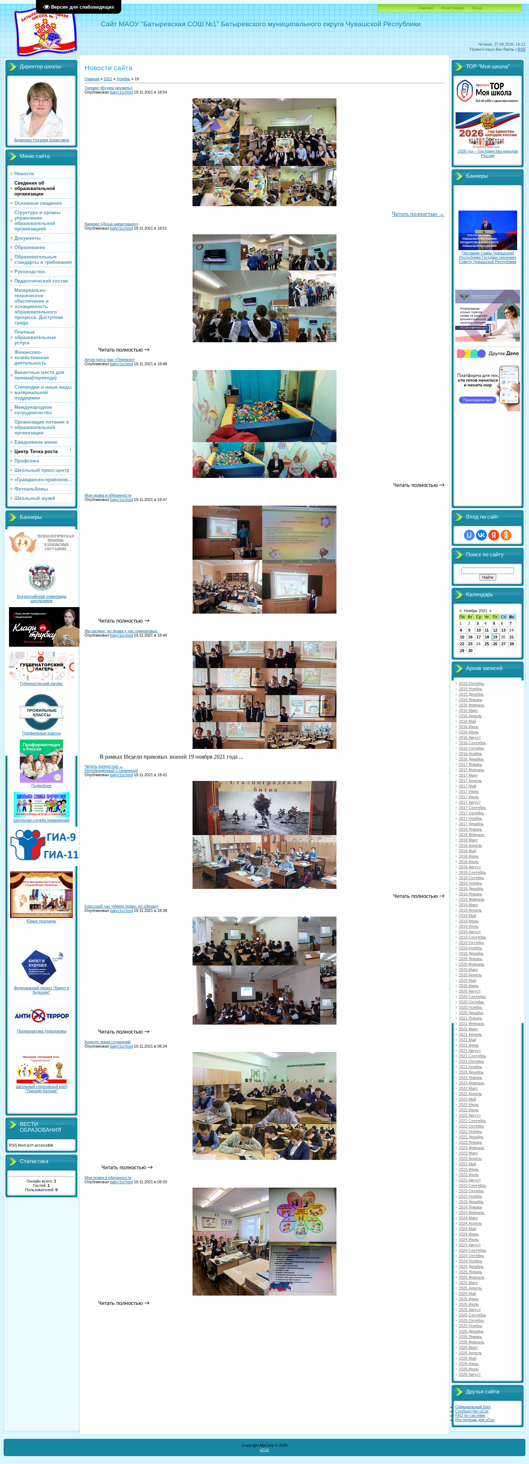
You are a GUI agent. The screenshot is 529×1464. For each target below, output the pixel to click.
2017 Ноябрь (470, 818)
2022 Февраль (471, 1083)
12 (495, 630)
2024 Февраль (471, 1212)
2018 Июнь (469, 856)
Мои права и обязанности (108, 495)
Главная (425, 8)
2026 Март (468, 1347)
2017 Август (470, 802)
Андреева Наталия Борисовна (41, 140)
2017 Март (468, 775)
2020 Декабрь (471, 1013)
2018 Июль (469, 861)
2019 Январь (470, 894)
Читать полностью (418, 214)
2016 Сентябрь (472, 743)
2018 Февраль (471, 834)
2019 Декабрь (471, 953)
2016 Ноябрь (470, 753)
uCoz (264, 1449)
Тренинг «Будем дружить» (108, 88)
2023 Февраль (471, 1148)
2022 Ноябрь (470, 1131)
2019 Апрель (470, 910)
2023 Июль (469, 1174)
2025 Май (467, 1293)
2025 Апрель (470, 1288)
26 (495, 644)
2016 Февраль (471, 705)
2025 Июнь (469, 1299)
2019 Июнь (469, 921)
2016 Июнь (469, 726)
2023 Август (470, 1180)
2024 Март (468, 1218)
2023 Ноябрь (470, 1196)
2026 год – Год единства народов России (488, 153)
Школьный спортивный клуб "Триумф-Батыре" (41, 1088)
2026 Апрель (470, 1353)
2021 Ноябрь (470, 1067)
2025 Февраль (471, 1277)
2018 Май (467, 851)
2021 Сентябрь (472, 1056)
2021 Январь (470, 1018)
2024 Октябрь (471, 1255)
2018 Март (468, 840)
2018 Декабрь (471, 888)
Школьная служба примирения (41, 820)
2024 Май (467, 1228)
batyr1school (121, 92)
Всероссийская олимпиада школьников (41, 598)
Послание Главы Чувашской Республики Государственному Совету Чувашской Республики (487, 257)
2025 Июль (469, 1304)
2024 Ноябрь (470, 1261)
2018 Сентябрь (472, 872)
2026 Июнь (469, 1363)
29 (462, 651)
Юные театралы (41, 921)
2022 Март (468, 1088)
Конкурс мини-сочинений (108, 1042)
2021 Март (468, 1029)
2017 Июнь (469, 791)
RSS (521, 49)
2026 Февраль (471, 1342)
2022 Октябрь (471, 1126)
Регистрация (452, 8)
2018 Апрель (470, 845)
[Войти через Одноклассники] (506, 535)
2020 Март (468, 969)
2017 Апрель (470, 780)
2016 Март (468, 710)
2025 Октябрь (471, 1320)
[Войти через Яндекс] (493, 535)
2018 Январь (470, 829)
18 (487, 637)
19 (495, 637)
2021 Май (467, 1040)
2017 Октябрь (471, 813)
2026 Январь (470, 1336)
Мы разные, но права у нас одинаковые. (121, 631)
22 (462, 644)
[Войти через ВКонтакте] (481, 535)
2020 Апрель (470, 975)
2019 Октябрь (471, 942)
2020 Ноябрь (470, 1007)
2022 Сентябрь (472, 1121)
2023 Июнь (469, 1169)
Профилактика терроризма (41, 1031)
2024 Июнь (469, 1234)
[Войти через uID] (469, 535)
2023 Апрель (470, 1158)
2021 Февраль (471, 1023)
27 (503, 644)
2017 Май (467, 786)
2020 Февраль (471, 964)
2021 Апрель (470, 1034)
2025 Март (468, 1282)
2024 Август (470, 1245)
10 (478, 630)
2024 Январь (470, 1207)
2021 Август (470, 1050)
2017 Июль (469, 797)
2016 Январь (470, 699)
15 (462, 637)
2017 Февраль (471, 770)
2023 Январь (470, 1142)
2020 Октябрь (471, 1002)
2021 (108, 79)
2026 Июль (469, 1369)
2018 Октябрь (471, 878)
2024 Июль (469, 1239)
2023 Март (468, 1153)
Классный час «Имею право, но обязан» (121, 906)
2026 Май (467, 1358)
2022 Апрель (470, 1094)
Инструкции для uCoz (475, 1420)
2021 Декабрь (471, 1072)
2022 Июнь (469, 1104)
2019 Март (468, 905)
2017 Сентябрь (472, 807)
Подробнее (41, 785)
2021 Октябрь (471, 1061)
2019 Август (470, 932)
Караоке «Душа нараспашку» (111, 224)
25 (487, 644)
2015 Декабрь (471, 694)
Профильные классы (41, 733)
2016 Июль (469, 732)
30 (470, 651)
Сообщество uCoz (472, 1411)
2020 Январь (470, 959)
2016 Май (467, 721)
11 (487, 630)
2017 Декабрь (471, 824)
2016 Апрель (470, 716)
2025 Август (470, 1309)
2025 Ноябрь (470, 1326)
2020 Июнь (469, 986)
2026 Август (470, 1374)
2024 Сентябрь (472, 1250)
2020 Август (470, 991)
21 (512, 637)
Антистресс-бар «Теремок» (110, 359)
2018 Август (470, 867)
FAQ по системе (470, 1415)
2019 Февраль (471, 899)
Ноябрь (123, 79)
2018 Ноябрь (470, 883)
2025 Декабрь (471, 1331)
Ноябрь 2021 (475, 611)
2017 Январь (470, 764)
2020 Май (467, 980)
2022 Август (470, 1115)
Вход (477, 8)
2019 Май (467, 915)
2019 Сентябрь (472, 937)
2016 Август (470, 737)
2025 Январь (470, 1272)
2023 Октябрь (471, 1191)
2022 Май (467, 1099)
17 (478, 637)
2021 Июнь (469, 1045)
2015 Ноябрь (470, 689)
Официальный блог (473, 1407)
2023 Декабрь (471, 1201)
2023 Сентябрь (472, 1185)
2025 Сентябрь (472, 1315)
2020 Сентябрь (472, 996)
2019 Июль (469, 926)
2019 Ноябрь (470, 948)
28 (512, 644)
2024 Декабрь (471, 1266)
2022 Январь (470, 1077)
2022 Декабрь (471, 1137)
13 (503, 630)
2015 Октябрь (471, 683)
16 (470, 637)
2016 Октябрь (471, 748)
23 (470, 644)
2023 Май (467, 1164)
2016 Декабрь (471, 759)
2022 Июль (469, 1110)
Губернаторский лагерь (41, 683)
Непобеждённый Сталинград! (111, 770)
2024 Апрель (470, 1223)
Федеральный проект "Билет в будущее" (41, 990)
